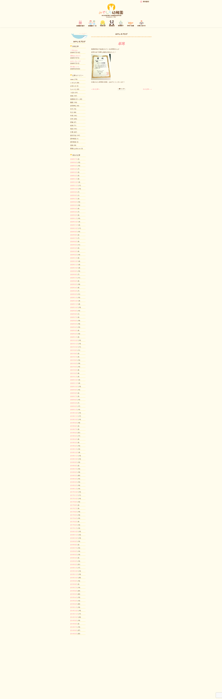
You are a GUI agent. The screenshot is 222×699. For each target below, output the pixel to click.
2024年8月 (73, 235)
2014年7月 (73, 627)
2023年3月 (73, 291)
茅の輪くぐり (74, 66)
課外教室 (73, 138)
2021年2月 (73, 373)
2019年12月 (74, 413)
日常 (71, 119)
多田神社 (73, 106)
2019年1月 (73, 449)
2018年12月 (74, 452)
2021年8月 (73, 353)
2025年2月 (73, 215)
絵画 (71, 125)
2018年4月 (73, 479)
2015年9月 (73, 581)
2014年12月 (74, 610)
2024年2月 (73, 254)
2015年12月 (74, 571)
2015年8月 (73, 584)
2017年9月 (73, 502)
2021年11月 (74, 343)
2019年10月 (74, 419)
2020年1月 (73, 409)
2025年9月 (73, 192)
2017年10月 (74, 498)
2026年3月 (73, 172)
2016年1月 (73, 567)
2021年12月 (74, 340)
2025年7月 (73, 198)
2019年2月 (73, 446)
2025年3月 (73, 212)
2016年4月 (73, 558)
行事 (71, 132)
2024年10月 (74, 228)
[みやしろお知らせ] (121, 89)
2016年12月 (74, 531)
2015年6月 (73, 591)
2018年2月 (73, 485)
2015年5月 (73, 594)
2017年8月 (73, 505)
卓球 (121, 43)
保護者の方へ (74, 99)
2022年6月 (73, 320)
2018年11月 (74, 455)
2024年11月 (74, 225)
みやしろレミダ (75, 61)
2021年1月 (73, 376)
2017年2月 (73, 525)
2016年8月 (73, 544)
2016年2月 (73, 564)
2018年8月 (73, 465)
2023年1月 (73, 297)
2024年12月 (74, 221)
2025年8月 (73, 195)
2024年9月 (73, 231)
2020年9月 (73, 390)
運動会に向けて (75, 56)
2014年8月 (73, 624)
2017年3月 (73, 521)
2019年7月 (73, 429)
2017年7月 (73, 508)
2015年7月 (73, 587)
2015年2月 (73, 604)
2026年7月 (73, 159)
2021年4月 (73, 366)
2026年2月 (73, 175)
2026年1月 (73, 179)
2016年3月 (73, 561)
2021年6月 (73, 360)
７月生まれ (74, 50)
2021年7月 (73, 357)
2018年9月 (73, 462)
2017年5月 (73, 515)
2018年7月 (73, 469)
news (72, 79)
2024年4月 (73, 248)
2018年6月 (73, 472)
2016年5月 (73, 554)
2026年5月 (73, 165)
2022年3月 (73, 330)
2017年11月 (74, 495)
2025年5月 (73, 205)
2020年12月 (74, 380)
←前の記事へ (95, 89)
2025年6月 (73, 202)
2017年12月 (74, 492)
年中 (71, 109)
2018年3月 (73, 482)
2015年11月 (74, 574)
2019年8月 (73, 426)
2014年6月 (73, 630)
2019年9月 (73, 422)
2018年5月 (73, 475)
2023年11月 (74, 264)
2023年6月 (73, 281)
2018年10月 (74, 459)
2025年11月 (74, 185)
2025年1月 (73, 218)
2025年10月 (74, 188)
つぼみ (72, 92)
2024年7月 (73, 238)
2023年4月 (73, 287)
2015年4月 (73, 597)
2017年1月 (73, 528)
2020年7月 (73, 396)
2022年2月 (73, 334)
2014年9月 (73, 620)
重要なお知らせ (75, 148)
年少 (71, 112)
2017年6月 (73, 511)
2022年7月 (73, 317)
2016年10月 (74, 538)
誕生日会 (73, 135)
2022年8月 (73, 314)
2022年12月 (74, 301)
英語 (71, 129)
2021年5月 (73, 363)
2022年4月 (73, 327)
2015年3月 (73, 600)
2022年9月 (73, 310)
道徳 (71, 145)
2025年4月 (73, 208)
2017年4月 (73, 518)
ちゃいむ (73, 89)
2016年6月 (73, 551)
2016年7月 (73, 548)
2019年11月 (74, 416)
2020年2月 (73, 406)
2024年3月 (73, 251)
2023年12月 (74, 261)
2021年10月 (74, 347)
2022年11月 (74, 304)
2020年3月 (73, 403)
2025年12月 (74, 182)
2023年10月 (74, 268)
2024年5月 (73, 245)
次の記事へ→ (147, 89)
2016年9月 (73, 541)
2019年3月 (73, 442)
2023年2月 (73, 294)
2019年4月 (73, 439)
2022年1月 (73, 337)
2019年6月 (73, 432)
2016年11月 (74, 535)
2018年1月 (73, 488)
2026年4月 (73, 169)
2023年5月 (73, 284)
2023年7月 (73, 277)
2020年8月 (73, 393)
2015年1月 (73, 607)
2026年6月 (73, 162)
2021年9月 (73, 350)
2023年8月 (73, 274)
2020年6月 (73, 399)
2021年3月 (73, 370)
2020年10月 (74, 386)
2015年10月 (74, 577)
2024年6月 (73, 241)
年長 (71, 115)
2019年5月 (73, 436)
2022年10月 (74, 307)
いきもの (73, 82)
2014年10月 (74, 617)
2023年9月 (73, 271)
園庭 (71, 102)
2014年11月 (74, 614)
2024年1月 (73, 258)
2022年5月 (73, 324)
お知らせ (73, 86)
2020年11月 (74, 383)
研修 (71, 122)
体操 (71, 96)
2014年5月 (73, 633)
